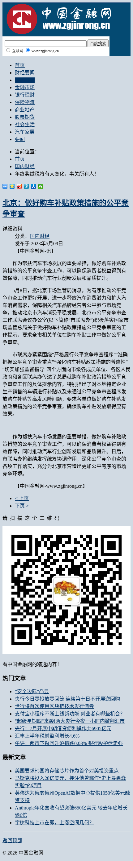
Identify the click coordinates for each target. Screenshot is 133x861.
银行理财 (25, 94)
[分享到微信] (40, 186)
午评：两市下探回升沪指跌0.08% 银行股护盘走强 (69, 743)
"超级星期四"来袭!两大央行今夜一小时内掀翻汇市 (70, 721)
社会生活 (25, 124)
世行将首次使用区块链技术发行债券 (54, 706)
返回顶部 (12, 840)
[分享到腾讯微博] (26, 186)
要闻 (20, 139)
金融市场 (25, 87)
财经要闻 (25, 72)
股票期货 (25, 117)
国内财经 (25, 80)
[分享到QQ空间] (12, 186)
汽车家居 (25, 132)
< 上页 (22, 498)
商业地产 (25, 109)
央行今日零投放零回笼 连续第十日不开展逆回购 (67, 699)
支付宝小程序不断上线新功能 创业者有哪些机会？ (70, 713)
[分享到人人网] (33, 186)
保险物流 (25, 102)
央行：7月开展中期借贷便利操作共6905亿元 (63, 728)
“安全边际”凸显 (32, 691)
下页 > (22, 505)
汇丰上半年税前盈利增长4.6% (47, 736)
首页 (20, 65)
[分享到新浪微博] (19, 186)
